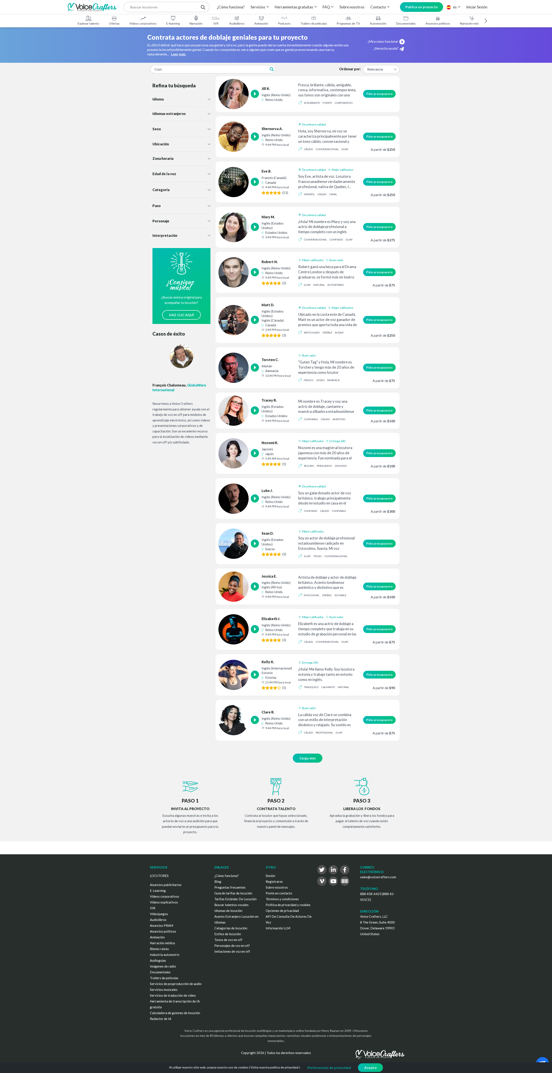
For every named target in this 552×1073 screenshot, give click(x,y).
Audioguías (158, 960)
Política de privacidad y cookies (288, 905)
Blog (217, 881)
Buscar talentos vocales (231, 905)
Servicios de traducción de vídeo (173, 995)
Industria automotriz (164, 955)
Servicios (258, 7)
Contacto (378, 7)
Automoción (378, 23)
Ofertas (114, 23)
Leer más (178, 54)
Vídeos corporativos (143, 23)
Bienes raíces (159, 949)
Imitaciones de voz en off (232, 951)
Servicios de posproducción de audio (176, 984)
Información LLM (278, 928)
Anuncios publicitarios (166, 885)
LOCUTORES (159, 876)
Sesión (270, 876)
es (455, 7)
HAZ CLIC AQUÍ (181, 315)
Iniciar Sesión (476, 7)
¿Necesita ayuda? (386, 48)
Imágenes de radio (163, 966)
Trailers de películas (313, 23)
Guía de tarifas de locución (233, 893)
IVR (215, 23)
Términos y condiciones (282, 899)
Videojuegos (159, 914)
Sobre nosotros (351, 7)
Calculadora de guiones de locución (175, 1013)
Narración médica (471, 23)
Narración (196, 23)
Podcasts (284, 23)
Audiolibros (237, 23)
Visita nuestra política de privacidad (274, 1067)
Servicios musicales (163, 989)
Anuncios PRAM (161, 925)
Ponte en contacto (279, 893)
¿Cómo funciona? (231, 7)
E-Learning (158, 890)
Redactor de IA (160, 1019)
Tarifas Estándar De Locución (235, 899)
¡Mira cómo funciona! (383, 41)
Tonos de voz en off (228, 940)
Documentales (406, 23)
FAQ (326, 7)
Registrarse (274, 881)
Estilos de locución (227, 934)
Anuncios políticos (437, 23)
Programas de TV (348, 23)
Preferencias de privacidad (329, 1068)
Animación (261, 23)
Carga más (308, 758)
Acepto (370, 1068)
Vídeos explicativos (164, 902)
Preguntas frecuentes (230, 887)
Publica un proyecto (421, 7)
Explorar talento (88, 23)
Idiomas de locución (228, 911)
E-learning (173, 23)
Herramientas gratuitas (294, 7)
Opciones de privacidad (282, 911)
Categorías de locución (230, 928)
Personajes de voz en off (232, 945)
